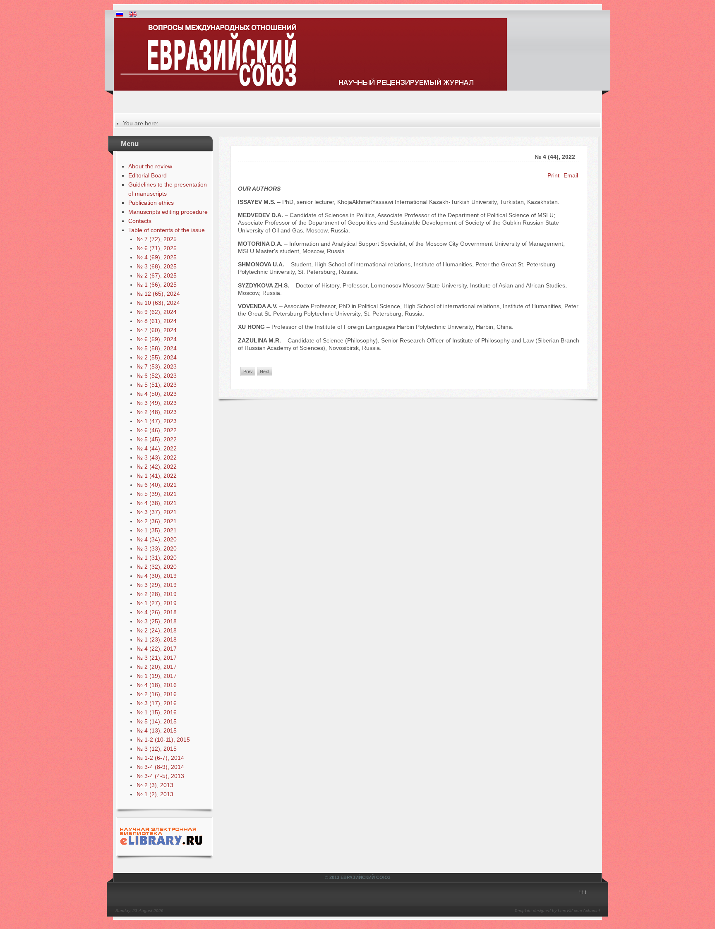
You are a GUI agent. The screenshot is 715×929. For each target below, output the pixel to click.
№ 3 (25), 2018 (157, 621)
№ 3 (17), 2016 (157, 703)
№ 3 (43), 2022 (157, 457)
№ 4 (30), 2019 (157, 575)
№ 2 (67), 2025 (157, 275)
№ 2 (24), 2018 (157, 630)
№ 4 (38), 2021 (157, 503)
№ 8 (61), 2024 (157, 321)
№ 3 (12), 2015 (157, 748)
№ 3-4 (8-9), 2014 (160, 767)
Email (571, 175)
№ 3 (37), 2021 (157, 512)
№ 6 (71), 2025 (157, 248)
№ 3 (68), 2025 (157, 266)
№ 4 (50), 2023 (157, 393)
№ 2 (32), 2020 (157, 566)
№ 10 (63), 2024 (158, 302)
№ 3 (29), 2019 (157, 585)
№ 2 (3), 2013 (155, 785)
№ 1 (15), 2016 (157, 712)
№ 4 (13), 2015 (157, 730)
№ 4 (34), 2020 (157, 539)
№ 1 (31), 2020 (157, 557)
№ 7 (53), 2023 (157, 366)
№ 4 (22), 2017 (157, 648)
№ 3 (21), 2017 (157, 657)
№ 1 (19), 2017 (157, 676)
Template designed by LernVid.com (548, 910)
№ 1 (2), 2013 (155, 794)
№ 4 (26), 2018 (157, 612)
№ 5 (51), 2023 (157, 384)
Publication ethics (151, 202)
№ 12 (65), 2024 (158, 293)
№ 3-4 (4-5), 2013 (160, 776)
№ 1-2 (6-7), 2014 (160, 757)
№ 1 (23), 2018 (157, 639)
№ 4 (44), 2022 (157, 448)
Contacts (139, 221)
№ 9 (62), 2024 (157, 312)
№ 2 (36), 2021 (157, 521)
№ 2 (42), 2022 (157, 466)
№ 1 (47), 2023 (157, 421)
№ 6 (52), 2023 (157, 375)
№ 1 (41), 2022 (157, 475)
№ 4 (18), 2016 (157, 685)
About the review (150, 166)
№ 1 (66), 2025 (157, 284)
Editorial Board (147, 175)
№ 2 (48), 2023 (157, 412)
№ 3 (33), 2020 (157, 548)
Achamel (591, 910)
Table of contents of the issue (166, 230)
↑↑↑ (582, 891)
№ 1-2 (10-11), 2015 (163, 739)
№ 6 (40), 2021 (157, 484)
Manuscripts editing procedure (168, 211)
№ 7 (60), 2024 (157, 330)
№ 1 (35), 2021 (157, 530)
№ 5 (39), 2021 (157, 494)
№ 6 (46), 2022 (157, 430)
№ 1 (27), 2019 (157, 603)
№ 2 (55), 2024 (157, 357)
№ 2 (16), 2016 (157, 694)
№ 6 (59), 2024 (157, 339)
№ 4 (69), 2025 (157, 257)
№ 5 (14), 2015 (157, 721)
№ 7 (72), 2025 (157, 239)
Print (554, 175)
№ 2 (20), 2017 (157, 666)
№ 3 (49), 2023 (157, 403)
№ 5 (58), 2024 (157, 348)
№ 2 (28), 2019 (157, 594)
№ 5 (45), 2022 (157, 439)
